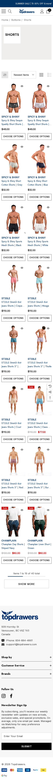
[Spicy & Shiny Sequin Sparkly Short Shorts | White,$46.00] (40, 98)
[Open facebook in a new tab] (10, 696)
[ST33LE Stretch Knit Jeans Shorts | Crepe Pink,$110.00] (13, 279)
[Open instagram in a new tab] (3, 696)
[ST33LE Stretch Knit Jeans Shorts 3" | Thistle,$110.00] (40, 340)
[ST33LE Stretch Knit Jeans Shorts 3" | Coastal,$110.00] (13, 340)
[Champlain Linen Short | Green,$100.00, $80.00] (40, 522)
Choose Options (13, 136)
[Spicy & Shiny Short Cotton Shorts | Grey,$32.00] (13, 158)
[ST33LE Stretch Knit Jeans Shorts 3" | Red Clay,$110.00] (13, 461)
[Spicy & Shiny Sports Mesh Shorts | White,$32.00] (40, 219)
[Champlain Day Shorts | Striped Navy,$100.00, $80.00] (13, 522)
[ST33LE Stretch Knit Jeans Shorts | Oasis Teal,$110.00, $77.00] (40, 400)
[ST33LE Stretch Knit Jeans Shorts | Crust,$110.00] (13, 400)
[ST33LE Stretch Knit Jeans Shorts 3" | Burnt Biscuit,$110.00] (40, 461)
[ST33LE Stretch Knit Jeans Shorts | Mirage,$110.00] (40, 279)
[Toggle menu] (3, 11)
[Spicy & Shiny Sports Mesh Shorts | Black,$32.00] (13, 219)
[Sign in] (42, 11)
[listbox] (23, 74)
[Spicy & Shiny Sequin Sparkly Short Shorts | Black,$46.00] (13, 98)
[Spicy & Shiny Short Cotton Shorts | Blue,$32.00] (40, 158)
